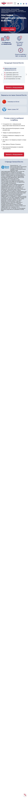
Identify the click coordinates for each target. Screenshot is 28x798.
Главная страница (5, 9)
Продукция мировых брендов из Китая (12, 11)
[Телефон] (18, 3)
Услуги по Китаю (15, 9)
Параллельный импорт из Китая (9, 10)
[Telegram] (20, 3)
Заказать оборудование (14, 87)
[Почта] (23, 3)
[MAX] (26, 3)
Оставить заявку (8, 29)
